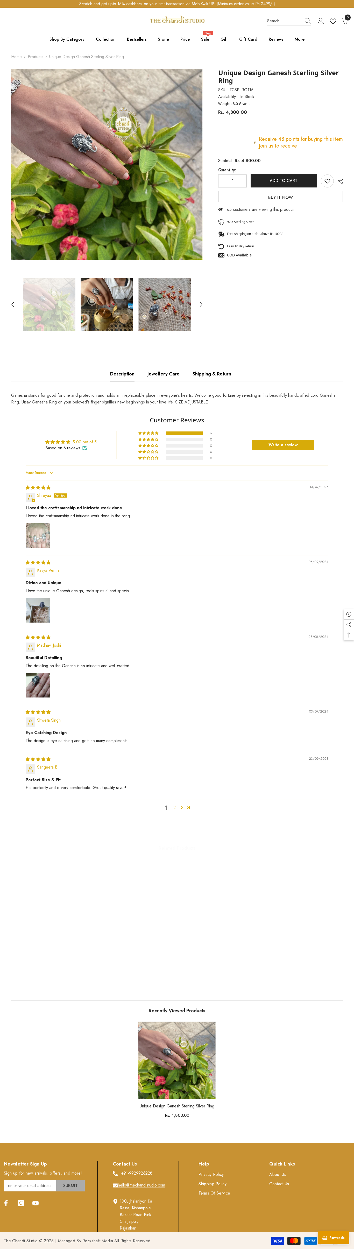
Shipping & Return (212, 374)
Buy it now (280, 197)
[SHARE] (338, 181)
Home (16, 57)
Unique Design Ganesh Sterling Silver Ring (177, 1106)
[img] (38, 488)
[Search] (289, 21)
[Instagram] (20, 1203)
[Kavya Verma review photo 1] (38, 610)
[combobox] (284, 21)
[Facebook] (6, 1203)
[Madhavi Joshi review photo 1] (38, 685)
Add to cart (284, 181)
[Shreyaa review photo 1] (38, 535)
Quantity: (227, 170)
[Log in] (321, 21)
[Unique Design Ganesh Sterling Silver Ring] (177, 1060)
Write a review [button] (283, 445)
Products (35, 57)
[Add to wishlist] (327, 181)
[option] (107, 164)
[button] (13, 304)
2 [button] (174, 808)
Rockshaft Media (97, 1241)
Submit (70, 1186)
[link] (49, 968)
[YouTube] (35, 1203)
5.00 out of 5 (85, 442)
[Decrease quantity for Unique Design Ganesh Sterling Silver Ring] (222, 181)
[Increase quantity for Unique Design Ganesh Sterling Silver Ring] (243, 181)
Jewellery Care (163, 374)
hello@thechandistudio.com (141, 1185)
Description (122, 374)
